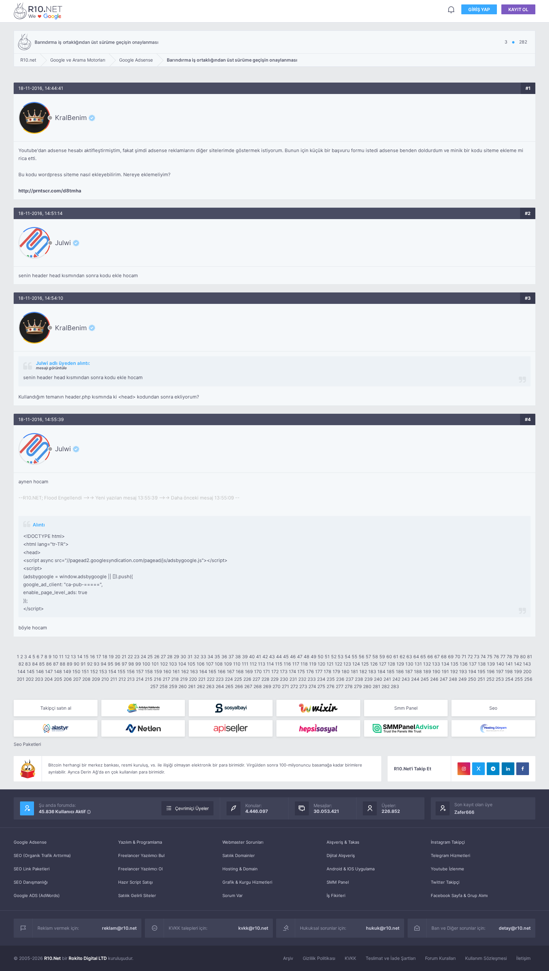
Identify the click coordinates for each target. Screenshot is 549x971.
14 (79, 656)
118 (304, 663)
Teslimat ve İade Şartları (391, 958)
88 (62, 663)
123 (347, 663)
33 (203, 656)
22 (130, 656)
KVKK (350, 958)
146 (40, 671)
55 (354, 656)
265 (229, 686)
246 (434, 679)
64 (416, 656)
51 (327, 656)
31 (190, 656)
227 (256, 679)
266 (239, 686)
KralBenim (71, 118)
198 (509, 671)
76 (496, 656)
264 (220, 686)
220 (193, 679)
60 (389, 656)
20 (117, 656)
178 (327, 671)
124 (356, 663)
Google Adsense (30, 842)
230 (284, 679)
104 (182, 663)
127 (382, 663)
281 (376, 686)
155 (121, 671)
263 (210, 686)
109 (228, 663)
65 (423, 656)
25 (150, 656)
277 (339, 686)
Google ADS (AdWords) (37, 895)
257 (154, 686)
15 (86, 656)
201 (20, 679)
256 (528, 679)
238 (359, 679)
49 (313, 656)
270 (277, 686)
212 (122, 679)
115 (278, 663)
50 (320, 656)
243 (406, 679)
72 (470, 656)
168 (240, 671)
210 (105, 679)
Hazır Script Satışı (135, 882)
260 (183, 686)
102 (164, 663)
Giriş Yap (479, 9)
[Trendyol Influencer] (318, 708)
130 (409, 663)
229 (275, 679)
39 (245, 656)
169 (249, 671)
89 (69, 663)
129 (400, 663)
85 (42, 663)
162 (185, 671)
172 (275, 671)
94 (103, 663)
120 (321, 663)
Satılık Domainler (238, 855)
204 (48, 679)
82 (21, 663)
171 (266, 671)
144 (21, 671)
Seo (493, 708)
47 (299, 656)
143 (527, 663)
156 (131, 671)
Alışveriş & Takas (343, 842)
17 (98, 656)
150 (76, 671)
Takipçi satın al (55, 708)
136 (464, 663)
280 (367, 686)
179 (336, 671)
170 (258, 671)
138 (482, 663)
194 (472, 671)
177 (318, 671)
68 (444, 656)
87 (55, 663)
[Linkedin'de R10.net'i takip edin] (508, 768)
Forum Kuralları (440, 958)
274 (312, 686)
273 (303, 686)
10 (55, 656)
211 (113, 679)
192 (454, 671)
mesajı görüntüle (51, 367)
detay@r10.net (515, 928)
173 (284, 671)
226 (247, 679)
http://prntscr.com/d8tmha (49, 191)
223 (220, 679)
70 (457, 656)
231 (293, 679)
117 (295, 663)
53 (340, 656)
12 (67, 656)
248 (453, 679)
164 (203, 671)
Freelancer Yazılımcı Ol (140, 868)
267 (248, 686)
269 (267, 686)
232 (302, 679)
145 (31, 671)
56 (361, 656)
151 (85, 671)
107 (210, 663)
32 (196, 656)
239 (368, 679)
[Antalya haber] (143, 708)
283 (395, 686)
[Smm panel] (406, 728)
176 (310, 671)
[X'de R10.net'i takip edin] (478, 768)
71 (464, 656)
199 (518, 671)
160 (167, 671)
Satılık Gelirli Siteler (137, 895)
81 (529, 656)
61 (395, 656)
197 (500, 671)
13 (73, 656)
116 (287, 663)
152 (94, 671)
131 (418, 663)
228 (265, 679)
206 (68, 679)
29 (176, 656)
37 (231, 656)
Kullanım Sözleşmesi (486, 958)
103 (173, 663)
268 (258, 686)
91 (83, 663)
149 (67, 671)
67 (437, 656)
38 (238, 656)
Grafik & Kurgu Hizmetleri (247, 882)
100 (146, 663)
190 (436, 671)
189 (427, 671)
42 (265, 656)
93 (96, 663)
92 (89, 663)
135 (454, 663)
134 (445, 663)
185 (391, 671)
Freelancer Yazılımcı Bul (141, 855)
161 (176, 671)
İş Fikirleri (336, 895)
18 (104, 656)
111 (245, 663)
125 (365, 663)
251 (481, 679)
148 (58, 671)
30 (183, 656)
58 (375, 656)
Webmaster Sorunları (242, 842)
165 (212, 671)
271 (285, 686)
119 (312, 663)
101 (155, 663)
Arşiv (288, 958)
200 (527, 671)
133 (436, 663)
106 (201, 663)
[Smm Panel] (231, 708)
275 (321, 686)
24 (143, 656)
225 (238, 679)
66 (430, 656)
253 (500, 679)
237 (350, 679)
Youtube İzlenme (447, 868)
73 (476, 656)
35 (217, 656)
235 (331, 679)
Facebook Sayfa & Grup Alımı (459, 895)
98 (131, 663)
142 (518, 663)
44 (279, 656)
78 (509, 656)
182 (363, 671)
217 (166, 679)
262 (201, 686)
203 (39, 679)
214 (140, 679)
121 (330, 663)
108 (219, 663)
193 (463, 671)
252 (490, 679)
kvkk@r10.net (253, 928)
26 (156, 656)
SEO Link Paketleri (32, 868)
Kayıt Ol (518, 9)
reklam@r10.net (119, 928)
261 (192, 686)
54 (347, 656)
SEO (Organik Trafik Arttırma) (42, 855)
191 (445, 671)
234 (321, 679)
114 (270, 663)
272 (294, 686)
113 (261, 663)
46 (293, 656)
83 (28, 663)
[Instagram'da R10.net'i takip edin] (464, 768)
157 (140, 671)
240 (378, 679)
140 (500, 663)
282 (386, 686)
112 (253, 663)
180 (345, 671)
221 (202, 679)
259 (173, 686)
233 (312, 679)
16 (92, 656)
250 (472, 679)
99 (138, 663)
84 (35, 663)
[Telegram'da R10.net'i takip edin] (493, 768)
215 (148, 679)
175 (301, 671)
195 (481, 671)
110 (237, 663)
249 (462, 679)
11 (61, 656)
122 (338, 663)
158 (149, 671)
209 (96, 679)
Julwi (63, 243)
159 (158, 671)
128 (391, 663)
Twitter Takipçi (445, 882)
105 (191, 663)
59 (382, 656)
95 (110, 663)
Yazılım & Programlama (140, 842)
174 (292, 671)
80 (523, 656)
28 (170, 656)
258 (163, 686)
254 (509, 679)
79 (516, 656)
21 (124, 656)
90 (76, 663)
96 (117, 663)
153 (103, 671)
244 (415, 679)
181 (354, 671)
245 (425, 679)
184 (381, 671)
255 (519, 679)
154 (112, 671)
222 (210, 679)
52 (333, 656)
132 (427, 663)
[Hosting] (56, 728)
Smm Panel (405, 708)
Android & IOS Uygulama (351, 868)
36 (224, 656)
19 (111, 656)
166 (222, 671)
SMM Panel (338, 882)
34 (210, 656)
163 (194, 671)
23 (136, 656)
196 (491, 671)
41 (258, 656)
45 (286, 656)
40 (252, 656)
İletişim (523, 958)
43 (272, 656)
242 (396, 679)
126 (374, 663)
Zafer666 (464, 812)
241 (387, 679)
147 (49, 671)
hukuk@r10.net (382, 928)
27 (163, 656)
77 (502, 656)
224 (229, 679)
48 (306, 656)
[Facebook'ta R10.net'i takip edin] (522, 768)
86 (49, 663)
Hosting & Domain (240, 868)
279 (358, 686)
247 (444, 679)
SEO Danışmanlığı (31, 882)
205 (58, 679)
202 (30, 679)
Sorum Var (232, 895)
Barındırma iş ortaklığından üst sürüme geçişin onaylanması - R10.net (39, 10)
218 (175, 679)
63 (409, 656)
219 (184, 679)
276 (331, 686)
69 (451, 656)
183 (372, 671)
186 (400, 671)
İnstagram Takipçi (448, 842)
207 (77, 679)
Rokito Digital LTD (88, 958)
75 (489, 656)
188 (418, 671)
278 (349, 686)
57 (368, 656)
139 (491, 663)
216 (157, 679)
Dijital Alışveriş (341, 855)
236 (340, 679)
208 (86, 679)
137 (473, 663)
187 (409, 671)
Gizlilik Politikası (319, 958)
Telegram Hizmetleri (450, 855)
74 (483, 656)
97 (124, 663)
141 (509, 663)
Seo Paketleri (27, 744)
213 (131, 679)
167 (230, 671)
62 (402, 656)
